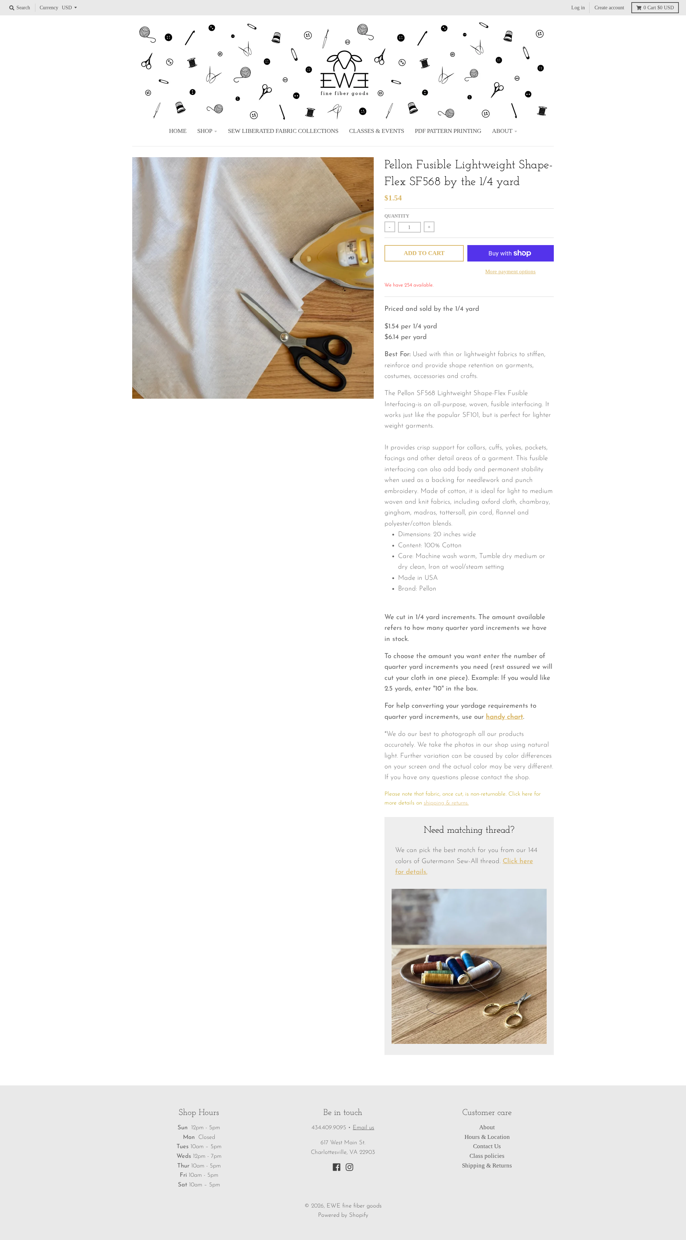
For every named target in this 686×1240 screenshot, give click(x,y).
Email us (363, 1128)
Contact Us (487, 1146)
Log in (578, 7)
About (487, 1127)
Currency (49, 7)
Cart (658, 7)
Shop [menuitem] (204, 131)
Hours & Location (487, 1137)
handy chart (504, 717)
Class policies (486, 1155)
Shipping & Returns (487, 1165)
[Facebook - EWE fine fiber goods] (336, 1167)
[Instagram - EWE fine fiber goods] (349, 1167)
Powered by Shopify (343, 1215)
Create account (609, 7)
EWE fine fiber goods (354, 1206)
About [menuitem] (502, 131)
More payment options (510, 271)
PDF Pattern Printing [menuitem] (448, 131)
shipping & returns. (446, 803)
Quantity (396, 216)
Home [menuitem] (178, 131)
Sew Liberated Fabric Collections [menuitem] (283, 131)
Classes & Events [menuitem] (376, 131)
